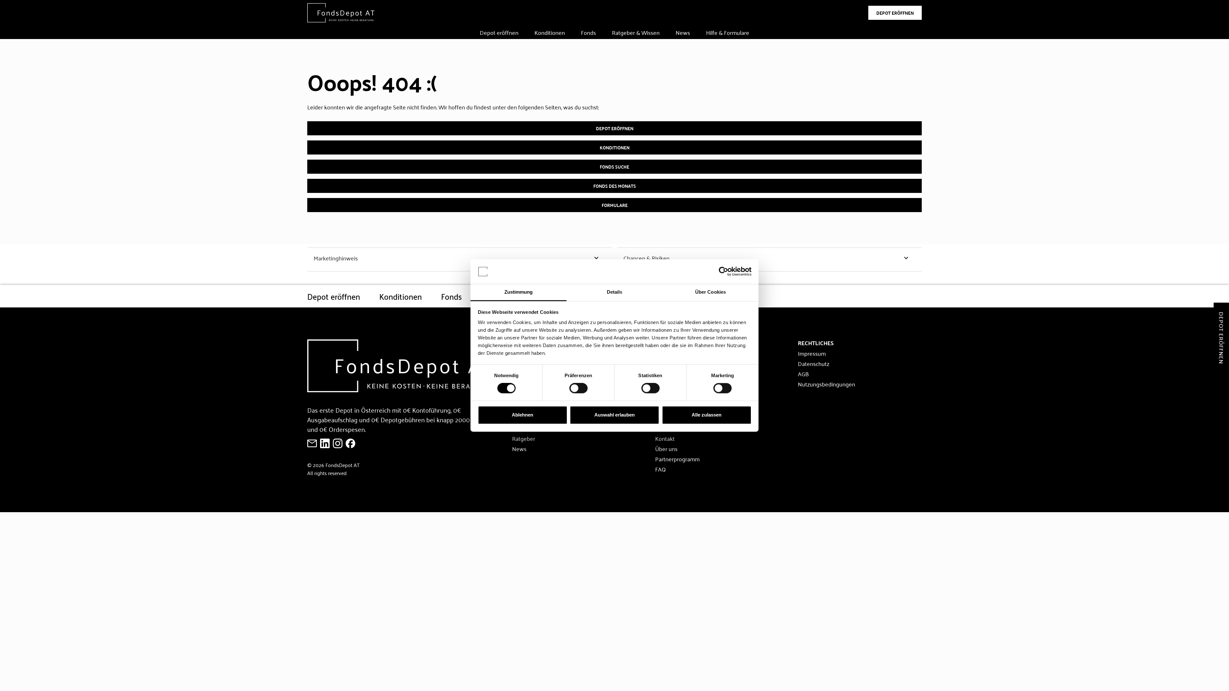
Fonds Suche (614, 167)
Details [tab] (615, 292)
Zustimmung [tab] (518, 292)
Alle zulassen (706, 414)
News (683, 32)
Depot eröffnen (499, 32)
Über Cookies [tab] (710, 292)
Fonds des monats (614, 186)
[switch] (578, 388)
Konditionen (549, 32)
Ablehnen (522, 414)
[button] (459, 258)
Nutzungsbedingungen (826, 383)
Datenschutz (813, 363)
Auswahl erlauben (614, 414)
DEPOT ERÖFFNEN (895, 13)
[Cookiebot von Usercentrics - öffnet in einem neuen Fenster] (723, 271)
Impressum (812, 353)
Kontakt (665, 438)
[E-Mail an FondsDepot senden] (312, 443)
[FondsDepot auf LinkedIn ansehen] (325, 443)
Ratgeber (523, 438)
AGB (803, 373)
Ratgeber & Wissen (636, 32)
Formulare (615, 205)
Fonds (588, 32)
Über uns (666, 448)
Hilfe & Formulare (727, 32)
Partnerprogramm (677, 458)
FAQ (660, 469)
